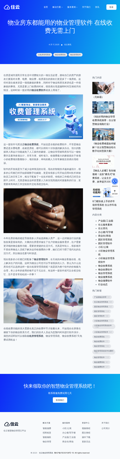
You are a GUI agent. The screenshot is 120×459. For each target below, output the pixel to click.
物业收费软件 (105, 269)
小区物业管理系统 (103, 321)
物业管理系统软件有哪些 (103, 352)
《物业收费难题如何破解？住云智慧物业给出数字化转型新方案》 (104, 147)
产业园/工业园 (105, 220)
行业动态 (103, 284)
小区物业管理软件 (103, 332)
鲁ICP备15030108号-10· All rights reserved (71, 453)
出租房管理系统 (44, 55)
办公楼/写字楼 (105, 232)
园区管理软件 (105, 243)
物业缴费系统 (105, 276)
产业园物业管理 (102, 297)
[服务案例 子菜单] (76, 7)
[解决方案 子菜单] (62, 7)
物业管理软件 (75, 55)
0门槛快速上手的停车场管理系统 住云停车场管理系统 (104, 205)
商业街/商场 (104, 235)
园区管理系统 (105, 239)
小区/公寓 (103, 247)
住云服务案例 (105, 224)
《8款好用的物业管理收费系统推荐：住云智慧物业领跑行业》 (104, 120)
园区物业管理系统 (103, 306)
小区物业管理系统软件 (103, 326)
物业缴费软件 (105, 280)
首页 (46, 7)
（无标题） (98, 96)
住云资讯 (67, 44)
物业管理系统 (105, 273)
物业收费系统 (60, 55)
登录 (111, 7)
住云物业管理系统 (103, 302)
